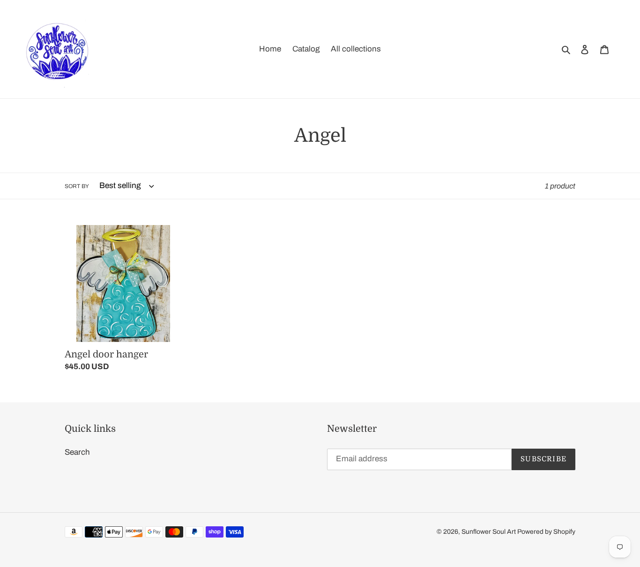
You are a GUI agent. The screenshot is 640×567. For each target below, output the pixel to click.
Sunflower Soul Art (489, 532)
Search (77, 452)
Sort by (77, 186)
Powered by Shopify (546, 532)
